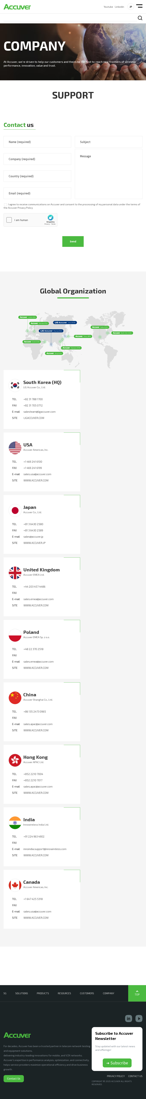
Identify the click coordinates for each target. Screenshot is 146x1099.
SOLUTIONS (21, 993)
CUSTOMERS (87, 993)
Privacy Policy (116, 1076)
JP (131, 6)
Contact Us (13, 1078)
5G (5, 993)
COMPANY (108, 993)
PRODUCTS (43, 993)
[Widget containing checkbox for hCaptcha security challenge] (30, 220)
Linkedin (119, 6)
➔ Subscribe (117, 1062)
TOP (137, 994)
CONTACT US (135, 1076)
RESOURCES (64, 993)
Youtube (108, 6)
